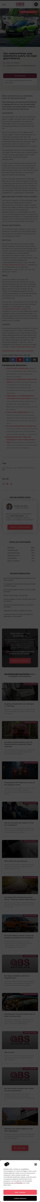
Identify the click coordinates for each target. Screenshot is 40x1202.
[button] (36, 1164)
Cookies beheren (20, 1198)
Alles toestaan (20, 1192)
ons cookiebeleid (16, 1183)
